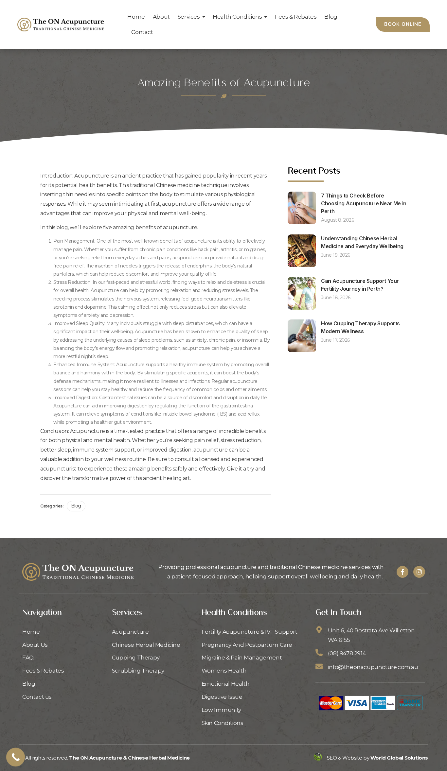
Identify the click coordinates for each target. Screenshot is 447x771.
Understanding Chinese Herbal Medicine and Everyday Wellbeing (362, 242)
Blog (76, 506)
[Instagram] (419, 572)
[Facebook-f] (402, 572)
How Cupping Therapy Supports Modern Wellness (360, 327)
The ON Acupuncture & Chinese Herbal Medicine (129, 758)
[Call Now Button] (16, 757)
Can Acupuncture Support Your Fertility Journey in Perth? (360, 285)
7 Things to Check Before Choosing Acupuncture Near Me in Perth (363, 203)
